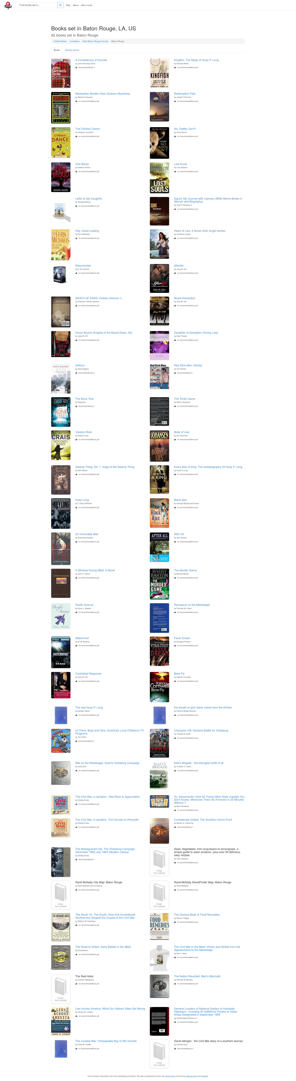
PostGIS (204, 1076)
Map (68, 5)
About (76, 5)
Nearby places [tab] (72, 49)
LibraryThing (170, 1076)
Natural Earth (191, 1076)
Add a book (86, 5)
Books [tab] (57, 49)
